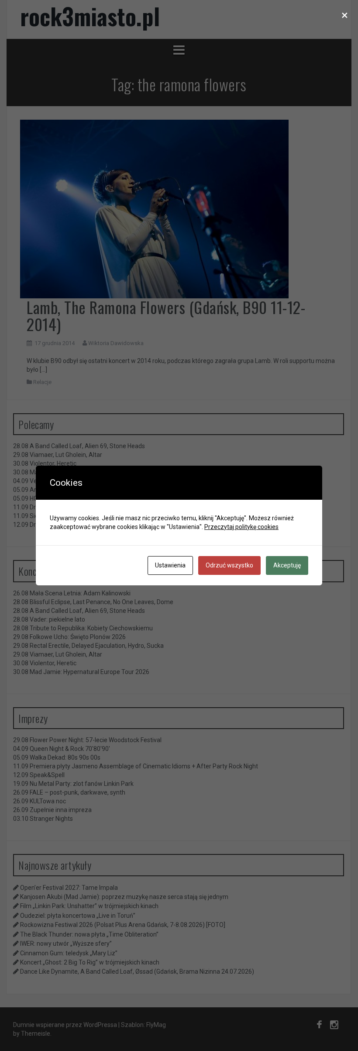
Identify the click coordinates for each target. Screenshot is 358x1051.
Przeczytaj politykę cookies (241, 526)
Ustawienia (170, 565)
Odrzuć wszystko (229, 565)
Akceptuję (287, 565)
